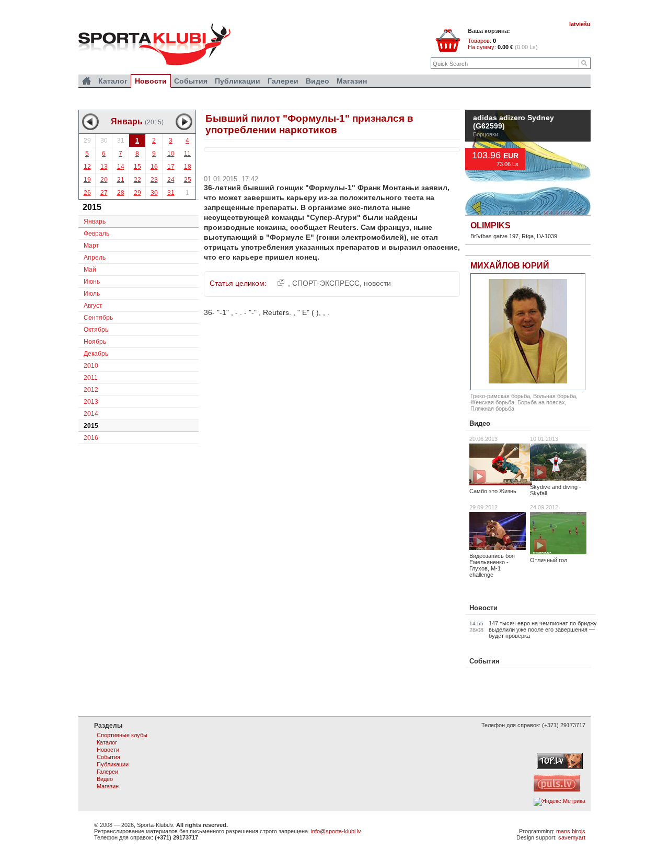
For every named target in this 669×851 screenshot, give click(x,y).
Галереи (283, 81)
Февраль (96, 233)
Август (93, 305)
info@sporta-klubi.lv (336, 831)
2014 (91, 413)
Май (90, 269)
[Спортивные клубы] (86, 81)
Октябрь (96, 329)
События (484, 661)
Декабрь (96, 353)
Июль (92, 293)
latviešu (580, 24)
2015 (91, 425)
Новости (483, 608)
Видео (479, 423)
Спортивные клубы (122, 735)
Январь (95, 221)
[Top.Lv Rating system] (560, 767)
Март (91, 245)
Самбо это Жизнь (492, 491)
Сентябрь (98, 317)
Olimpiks (490, 225)
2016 (91, 437)
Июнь (92, 281)
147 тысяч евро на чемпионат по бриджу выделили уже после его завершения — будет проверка (543, 629)
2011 (91, 377)
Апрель (95, 257)
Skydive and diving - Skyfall (555, 490)
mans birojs (570, 831)
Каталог (113, 81)
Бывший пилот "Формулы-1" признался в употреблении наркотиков (309, 124)
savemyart (571, 837)
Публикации (237, 81)
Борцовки (485, 134)
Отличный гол (548, 560)
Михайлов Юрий (509, 265)
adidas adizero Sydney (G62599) (513, 122)
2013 (91, 401)
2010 (91, 365)
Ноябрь (95, 341)
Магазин (352, 81)
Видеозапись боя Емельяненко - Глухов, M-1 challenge (492, 565)
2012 (91, 389)
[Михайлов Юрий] (527, 331)
